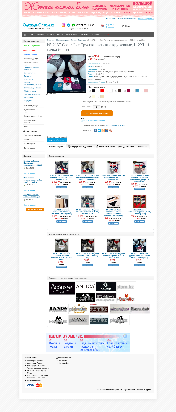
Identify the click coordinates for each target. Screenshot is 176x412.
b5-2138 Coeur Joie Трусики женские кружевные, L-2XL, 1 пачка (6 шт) (61, 177)
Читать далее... (29, 173)
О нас (31, 34)
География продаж (35, 361)
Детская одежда (30, 131)
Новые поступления (31, 46)
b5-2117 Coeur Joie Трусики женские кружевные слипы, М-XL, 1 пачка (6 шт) (87, 177)
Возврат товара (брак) (36, 370)
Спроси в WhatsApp (57, 140)
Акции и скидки (29, 50)
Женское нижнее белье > (31, 68)
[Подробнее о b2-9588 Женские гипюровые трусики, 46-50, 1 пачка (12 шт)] (139, 222)
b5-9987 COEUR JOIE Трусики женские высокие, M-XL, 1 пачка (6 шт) (139, 255)
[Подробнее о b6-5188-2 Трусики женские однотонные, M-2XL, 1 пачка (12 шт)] (113, 188)
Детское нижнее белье (33, 116)
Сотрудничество (34, 380)
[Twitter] (99, 130)
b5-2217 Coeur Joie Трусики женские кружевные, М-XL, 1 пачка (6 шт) (87, 212)
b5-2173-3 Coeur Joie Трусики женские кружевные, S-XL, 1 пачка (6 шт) (61, 256)
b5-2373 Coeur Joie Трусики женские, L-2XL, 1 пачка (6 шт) (87, 255)
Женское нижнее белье (66, 40)
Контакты (40, 34)
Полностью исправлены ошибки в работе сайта (32, 180)
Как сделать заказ (126, 147)
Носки (25, 127)
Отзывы (84, 34)
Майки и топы (30, 91)
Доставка (50, 34)
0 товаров (110, 27)
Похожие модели (56, 147)
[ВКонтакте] (95, 130)
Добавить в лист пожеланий (93, 120)
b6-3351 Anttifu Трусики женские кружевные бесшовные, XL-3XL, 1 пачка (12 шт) (139, 178)
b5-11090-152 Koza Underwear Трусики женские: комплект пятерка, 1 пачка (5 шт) (113, 213)
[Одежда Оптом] (25, 34)
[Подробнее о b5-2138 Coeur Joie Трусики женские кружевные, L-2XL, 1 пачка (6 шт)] (61, 188)
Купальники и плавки (32, 135)
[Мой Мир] (106, 130)
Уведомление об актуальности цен (31, 196)
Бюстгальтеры (30, 73)
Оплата (60, 34)
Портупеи (28, 101)
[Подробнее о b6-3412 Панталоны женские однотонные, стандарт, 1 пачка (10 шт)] (61, 222)
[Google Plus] (110, 130)
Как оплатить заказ (107, 147)
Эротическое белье (32, 94)
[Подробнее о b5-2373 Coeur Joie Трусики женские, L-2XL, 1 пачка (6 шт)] (87, 265)
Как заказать (95, 34)
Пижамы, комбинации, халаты (32, 83)
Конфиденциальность (36, 378)
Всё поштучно (29, 144)
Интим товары (29, 148)
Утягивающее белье (32, 88)
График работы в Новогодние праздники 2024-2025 (32, 163)
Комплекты (28, 79)
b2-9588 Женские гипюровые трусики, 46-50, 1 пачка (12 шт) (139, 212)
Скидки (106, 34)
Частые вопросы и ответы (38, 368)
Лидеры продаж (30, 54)
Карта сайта (64, 363)
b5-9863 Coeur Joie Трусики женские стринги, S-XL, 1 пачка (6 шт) (113, 255)
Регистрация (111, 18)
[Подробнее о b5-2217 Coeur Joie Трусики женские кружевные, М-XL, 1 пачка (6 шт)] (87, 222)
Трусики (28, 76)
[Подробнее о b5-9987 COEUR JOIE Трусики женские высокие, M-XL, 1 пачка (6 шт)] (139, 265)
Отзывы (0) (142, 147)
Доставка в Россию (35, 363)
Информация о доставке (82, 147)
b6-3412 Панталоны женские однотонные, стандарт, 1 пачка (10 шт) (61, 212)
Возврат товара (72, 34)
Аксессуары (29, 97)
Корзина (110, 24)
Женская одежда (30, 58)
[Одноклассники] (103, 130)
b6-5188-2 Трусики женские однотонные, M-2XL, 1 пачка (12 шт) (113, 177)
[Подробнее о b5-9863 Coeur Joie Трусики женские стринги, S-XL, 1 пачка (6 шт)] (113, 265)
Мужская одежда (30, 105)
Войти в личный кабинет (127, 18)
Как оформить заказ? (36, 365)
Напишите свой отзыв (115, 125)
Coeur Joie (106, 64)
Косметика (27, 139)
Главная (50, 40)
